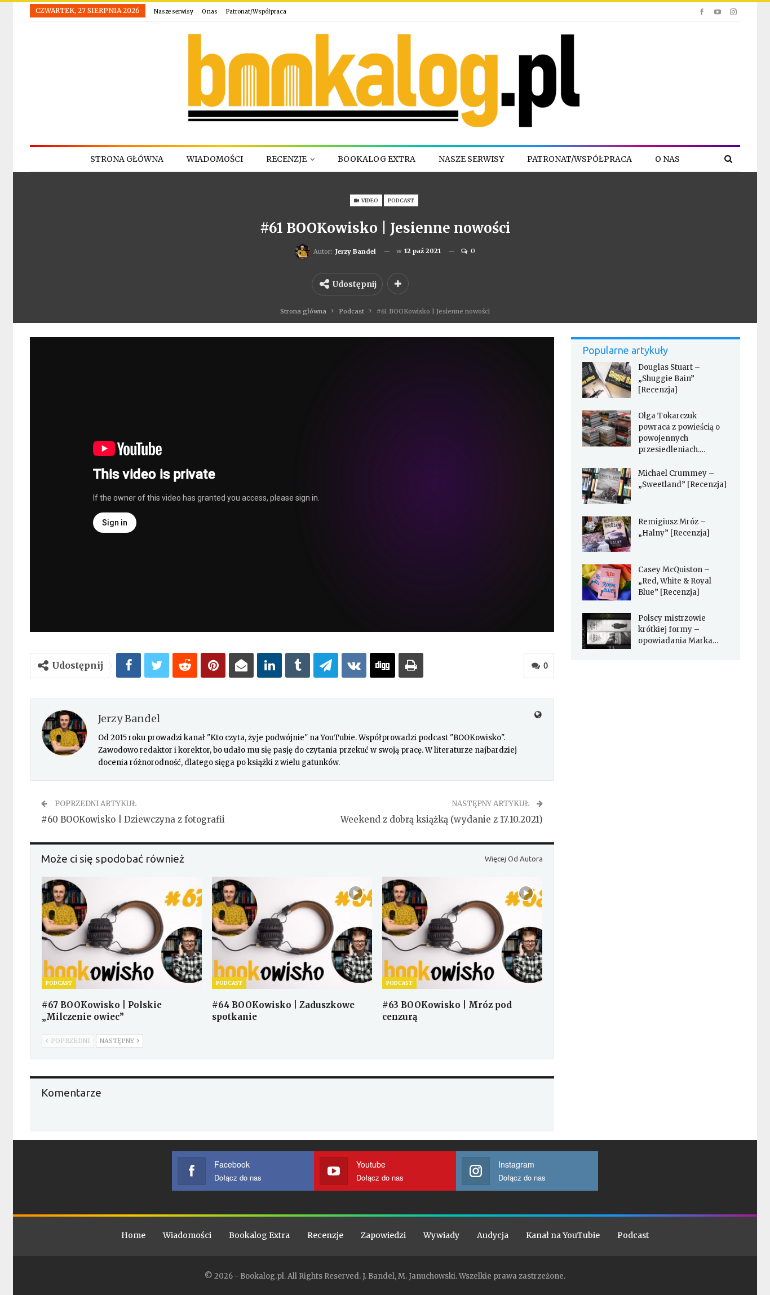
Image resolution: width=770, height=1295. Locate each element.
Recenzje (286, 159)
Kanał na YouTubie (563, 1235)
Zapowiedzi (383, 1235)
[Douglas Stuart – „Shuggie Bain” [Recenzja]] (606, 380)
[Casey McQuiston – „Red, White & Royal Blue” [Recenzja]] (606, 582)
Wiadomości (215, 159)
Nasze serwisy (173, 11)
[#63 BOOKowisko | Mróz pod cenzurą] (462, 933)
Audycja (492, 1235)
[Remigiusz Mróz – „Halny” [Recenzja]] (606, 534)
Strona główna (126, 159)
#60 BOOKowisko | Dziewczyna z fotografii (133, 819)
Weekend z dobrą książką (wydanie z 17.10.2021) (441, 819)
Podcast (401, 200)
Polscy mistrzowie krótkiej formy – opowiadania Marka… (678, 629)
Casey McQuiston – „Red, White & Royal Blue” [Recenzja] (674, 581)
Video (369, 200)
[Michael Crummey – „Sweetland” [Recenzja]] (606, 486)
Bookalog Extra (376, 159)
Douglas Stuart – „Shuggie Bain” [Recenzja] (669, 379)
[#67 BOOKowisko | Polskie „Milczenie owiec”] (122, 933)
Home (133, 1235)
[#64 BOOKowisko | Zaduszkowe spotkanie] (292, 933)
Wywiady (441, 1235)
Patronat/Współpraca (256, 11)
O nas (210, 11)
